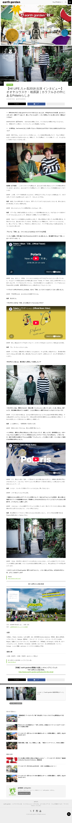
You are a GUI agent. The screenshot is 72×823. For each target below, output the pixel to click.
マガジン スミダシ (36, 805)
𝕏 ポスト (16, 104)
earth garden (7, 804)
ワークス (66, 804)
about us (14, 819)
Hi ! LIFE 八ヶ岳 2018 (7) (16, 703)
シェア (37, 104)
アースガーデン (11, 2)
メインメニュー (70, 2)
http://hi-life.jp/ (12, 662)
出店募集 (37, 819)
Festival (10, 84)
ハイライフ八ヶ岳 (17, 804)
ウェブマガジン (57, 2)
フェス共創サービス (56, 804)
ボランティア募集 (59, 819)
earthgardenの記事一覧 (24, 793)
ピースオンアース (45, 804)
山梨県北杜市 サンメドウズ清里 (19, 627)
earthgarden (21, 99)
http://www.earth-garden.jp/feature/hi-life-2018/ (36, 672)
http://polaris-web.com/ (14, 578)
